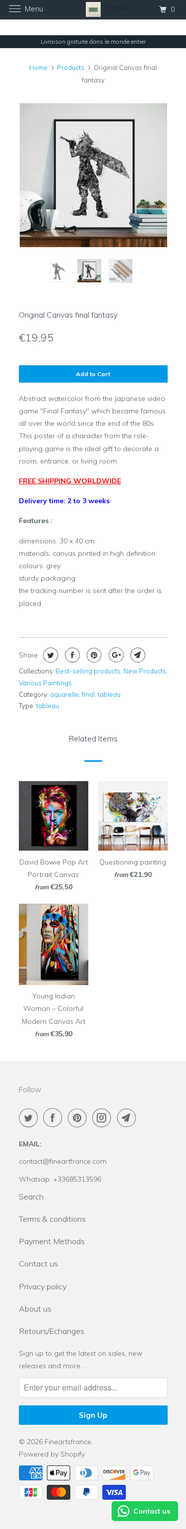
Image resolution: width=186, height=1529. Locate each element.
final (88, 694)
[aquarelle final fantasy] (93, 175)
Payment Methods (52, 1241)
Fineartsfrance (68, 1441)
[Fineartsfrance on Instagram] (103, 1117)
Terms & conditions (52, 1219)
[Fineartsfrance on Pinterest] (79, 1117)
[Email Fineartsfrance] (128, 1117)
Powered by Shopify (52, 1454)
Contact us (38, 1263)
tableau (109, 694)
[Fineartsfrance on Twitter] (30, 1117)
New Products (145, 671)
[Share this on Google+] (115, 655)
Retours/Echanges (51, 1331)
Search (31, 1196)
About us (35, 1309)
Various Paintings (45, 683)
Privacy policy (42, 1286)
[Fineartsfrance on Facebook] (54, 1117)
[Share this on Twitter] (49, 655)
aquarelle (64, 694)
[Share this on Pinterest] (93, 655)
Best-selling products (88, 671)
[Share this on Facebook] (71, 655)
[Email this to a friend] (136, 655)
